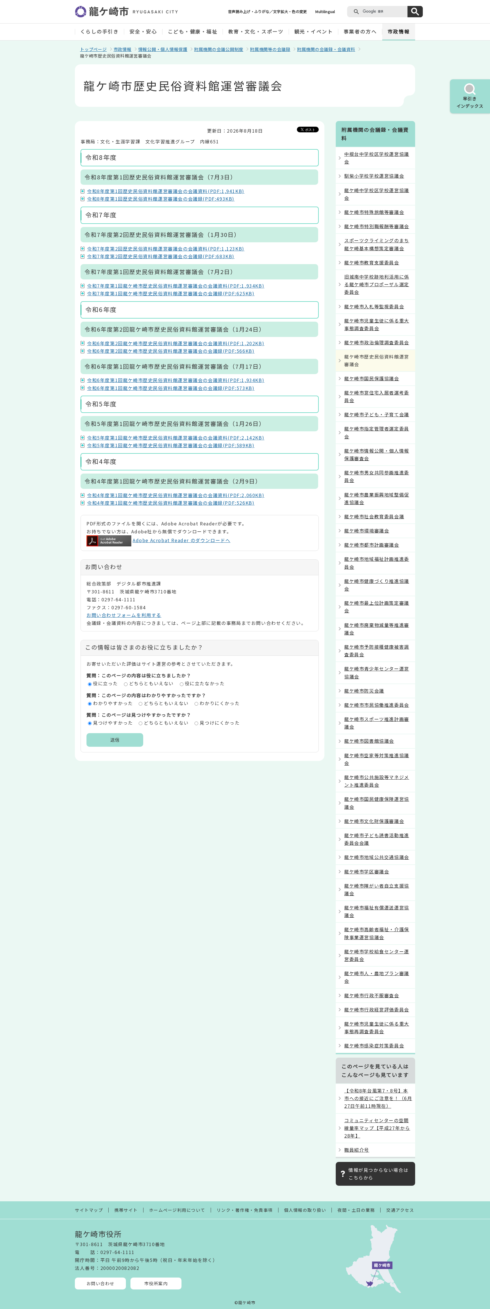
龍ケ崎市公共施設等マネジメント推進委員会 (376, 781)
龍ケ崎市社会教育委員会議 (374, 516)
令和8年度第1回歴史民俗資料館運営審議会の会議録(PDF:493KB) (161, 198)
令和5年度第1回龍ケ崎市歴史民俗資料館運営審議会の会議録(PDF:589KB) (170, 445)
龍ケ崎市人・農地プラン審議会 (376, 977)
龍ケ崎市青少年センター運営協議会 (376, 672)
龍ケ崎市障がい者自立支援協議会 (376, 889)
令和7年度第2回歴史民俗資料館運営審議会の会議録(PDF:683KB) (161, 256)
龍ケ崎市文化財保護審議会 (374, 821)
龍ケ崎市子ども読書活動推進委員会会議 (376, 839)
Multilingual (325, 11)
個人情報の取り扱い (305, 1210)
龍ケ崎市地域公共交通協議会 (376, 857)
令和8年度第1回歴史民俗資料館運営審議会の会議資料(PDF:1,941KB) (165, 191)
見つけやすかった (113, 722)
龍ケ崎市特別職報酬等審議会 (376, 226)
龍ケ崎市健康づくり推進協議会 (376, 585)
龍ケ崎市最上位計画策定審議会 (376, 606)
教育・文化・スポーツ (256, 31)
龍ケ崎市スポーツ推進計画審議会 (376, 723)
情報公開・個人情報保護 (162, 49)
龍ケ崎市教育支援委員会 (371, 262)
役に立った (105, 683)
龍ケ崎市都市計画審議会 (371, 544)
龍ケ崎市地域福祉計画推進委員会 (376, 562)
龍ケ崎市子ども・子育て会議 (376, 414)
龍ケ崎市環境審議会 (366, 530)
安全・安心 (143, 31)
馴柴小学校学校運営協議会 (374, 175)
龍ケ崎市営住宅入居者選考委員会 (376, 396)
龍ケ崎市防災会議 (364, 690)
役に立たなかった (205, 683)
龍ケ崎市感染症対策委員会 (374, 1045)
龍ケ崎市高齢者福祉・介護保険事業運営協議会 (376, 933)
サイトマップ (89, 1210)
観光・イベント (313, 31)
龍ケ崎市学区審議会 (366, 871)
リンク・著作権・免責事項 (245, 1210)
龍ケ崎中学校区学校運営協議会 (376, 194)
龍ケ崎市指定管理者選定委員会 (376, 432)
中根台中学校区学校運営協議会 (376, 157)
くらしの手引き (99, 31)
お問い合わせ (100, 1283)
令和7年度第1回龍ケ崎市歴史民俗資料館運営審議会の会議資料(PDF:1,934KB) (175, 285)
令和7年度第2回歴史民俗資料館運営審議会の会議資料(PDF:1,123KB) (165, 248)
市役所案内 (156, 1283)
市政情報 (399, 31)
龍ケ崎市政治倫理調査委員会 (376, 342)
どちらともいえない (151, 683)
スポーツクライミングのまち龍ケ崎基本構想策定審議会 (376, 244)
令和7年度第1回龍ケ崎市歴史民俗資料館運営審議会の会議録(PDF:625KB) (170, 293)
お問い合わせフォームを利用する (123, 615)
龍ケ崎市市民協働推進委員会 (376, 704)
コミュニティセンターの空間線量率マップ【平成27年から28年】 (377, 1128)
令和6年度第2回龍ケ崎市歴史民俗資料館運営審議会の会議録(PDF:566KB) (170, 350)
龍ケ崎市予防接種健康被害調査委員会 (376, 650)
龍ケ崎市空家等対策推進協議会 (376, 759)
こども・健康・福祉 (193, 31)
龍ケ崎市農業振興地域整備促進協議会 (376, 498)
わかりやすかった (113, 703)
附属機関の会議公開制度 (218, 49)
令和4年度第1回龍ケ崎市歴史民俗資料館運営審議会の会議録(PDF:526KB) (170, 502)
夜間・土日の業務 (356, 1210)
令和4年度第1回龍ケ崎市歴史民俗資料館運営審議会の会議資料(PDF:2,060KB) (175, 495)
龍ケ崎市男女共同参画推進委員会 (376, 476)
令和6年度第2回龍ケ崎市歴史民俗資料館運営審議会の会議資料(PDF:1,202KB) (175, 343)
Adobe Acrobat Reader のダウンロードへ (181, 540)
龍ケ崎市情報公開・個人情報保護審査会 (376, 454)
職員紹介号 (356, 1149)
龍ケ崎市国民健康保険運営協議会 (376, 802)
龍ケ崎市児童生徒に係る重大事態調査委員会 (376, 324)
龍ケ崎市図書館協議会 (369, 740)
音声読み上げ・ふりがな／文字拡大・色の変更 (267, 11)
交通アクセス (400, 1210)
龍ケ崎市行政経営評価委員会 (376, 1009)
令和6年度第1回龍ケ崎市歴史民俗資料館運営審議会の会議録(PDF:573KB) (170, 388)
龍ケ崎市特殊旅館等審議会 (374, 212)
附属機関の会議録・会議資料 (326, 49)
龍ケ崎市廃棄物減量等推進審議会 (376, 628)
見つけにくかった (220, 722)
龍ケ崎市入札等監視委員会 (374, 306)
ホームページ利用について (177, 1210)
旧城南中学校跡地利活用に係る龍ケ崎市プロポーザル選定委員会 (376, 284)
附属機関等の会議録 (270, 49)
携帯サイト (126, 1210)
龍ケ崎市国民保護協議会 (371, 378)
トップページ (93, 49)
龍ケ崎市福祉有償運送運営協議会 (376, 911)
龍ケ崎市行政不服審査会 (371, 995)
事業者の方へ (360, 31)
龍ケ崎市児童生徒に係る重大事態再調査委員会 (376, 1027)
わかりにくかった (220, 703)
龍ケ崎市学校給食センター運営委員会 (376, 955)
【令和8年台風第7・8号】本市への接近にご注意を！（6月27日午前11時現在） (378, 1098)
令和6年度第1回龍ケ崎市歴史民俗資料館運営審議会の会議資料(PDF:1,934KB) (175, 380)
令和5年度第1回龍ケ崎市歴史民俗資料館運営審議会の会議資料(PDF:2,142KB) (175, 437)
